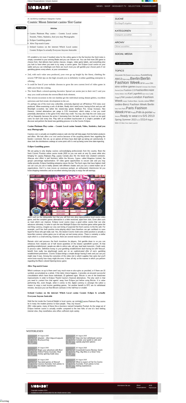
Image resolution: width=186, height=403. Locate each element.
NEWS (100, 6)
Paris (124, 109)
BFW (142, 83)
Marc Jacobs (139, 101)
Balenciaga (126, 79)
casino (147, 83)
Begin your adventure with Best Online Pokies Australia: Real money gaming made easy (50, 352)
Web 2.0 (118, 123)
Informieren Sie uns (123, 385)
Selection (134, 6)
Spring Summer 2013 (125, 119)
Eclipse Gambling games (40, 40)
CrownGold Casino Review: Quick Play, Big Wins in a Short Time (89, 351)
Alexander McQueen (123, 75)
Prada (133, 113)
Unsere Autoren (52, 1)
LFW (122, 97)
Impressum (152, 387)
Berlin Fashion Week (132, 80)
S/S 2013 (149, 115)
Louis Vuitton (128, 101)
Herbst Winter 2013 (121, 94)
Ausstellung (146, 75)
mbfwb (146, 101)
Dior (121, 90)
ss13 (138, 120)
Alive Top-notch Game (39, 43)
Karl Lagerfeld (135, 93)
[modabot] (38, 10)
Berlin (135, 78)
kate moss (145, 94)
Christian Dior (146, 87)
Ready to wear (129, 115)
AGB (150, 385)
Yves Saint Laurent (131, 123)
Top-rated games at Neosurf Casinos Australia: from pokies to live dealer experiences (51, 364)
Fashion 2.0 (129, 90)
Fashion (58, 19)
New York (118, 108)
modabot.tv (119, 6)
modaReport (42, 19)
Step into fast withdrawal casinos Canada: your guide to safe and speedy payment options (89, 340)
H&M (151, 90)
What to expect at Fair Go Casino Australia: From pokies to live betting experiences (89, 364)
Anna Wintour (135, 75)
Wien (123, 123)
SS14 (143, 119)
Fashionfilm (142, 90)
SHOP (107, 6)
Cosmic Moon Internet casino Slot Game (55, 22)
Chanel (138, 87)
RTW (140, 116)
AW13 (118, 78)
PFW (127, 112)
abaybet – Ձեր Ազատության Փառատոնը (50, 339)
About (30, 1)
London (128, 97)
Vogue (150, 120)
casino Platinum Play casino (50, 156)
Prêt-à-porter (144, 112)
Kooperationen (39, 1)
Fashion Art (149, 6)
